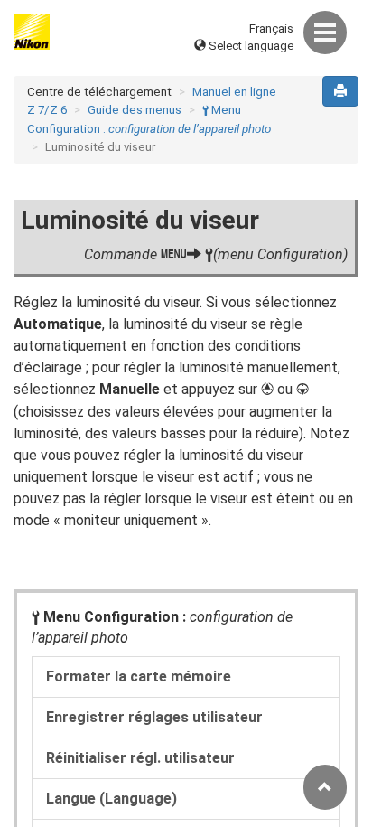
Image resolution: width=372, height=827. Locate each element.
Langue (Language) (111, 798)
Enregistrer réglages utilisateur (154, 717)
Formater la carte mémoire (138, 676)
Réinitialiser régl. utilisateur (140, 757)
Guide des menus (134, 110)
